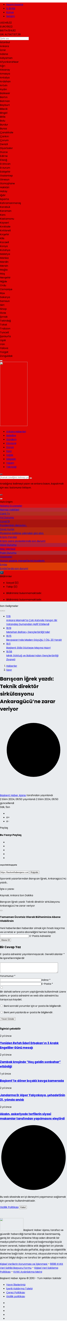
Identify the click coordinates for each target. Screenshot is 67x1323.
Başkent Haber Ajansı (13, 795)
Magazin (11, 459)
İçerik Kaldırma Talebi (19, 1288)
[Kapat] (1, 498)
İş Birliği (10, 8)
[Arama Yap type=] (30, 478)
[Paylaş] (1, 910)
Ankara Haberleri (16, 431)
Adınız (45, 980)
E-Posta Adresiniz (40, 936)
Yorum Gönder (7, 1019)
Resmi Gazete (14, 4)
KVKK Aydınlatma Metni (27, 1272)
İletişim (10, 16)
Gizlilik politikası (15, 1296)
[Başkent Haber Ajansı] (21, 425)
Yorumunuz (7, 976)
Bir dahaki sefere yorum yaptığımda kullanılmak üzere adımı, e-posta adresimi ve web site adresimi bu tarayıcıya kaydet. (33, 995)
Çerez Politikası (15, 1292)
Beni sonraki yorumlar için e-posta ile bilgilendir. (33, 1006)
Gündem (11, 439)
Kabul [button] (23, 1207)
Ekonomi (11, 443)
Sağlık (9, 455)
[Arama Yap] (1, 474)
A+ (8, 817)
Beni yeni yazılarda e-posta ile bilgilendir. (28, 1012)
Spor (9, 451)
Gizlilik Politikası (9, 1207)
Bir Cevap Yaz (10, 947)
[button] (1, 494)
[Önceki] (1, 610)
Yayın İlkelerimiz (16, 1284)
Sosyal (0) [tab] (12, 583)
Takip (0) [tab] (11, 586)
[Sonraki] (3, 610)
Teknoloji (11, 467)
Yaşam (10, 463)
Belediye (11, 435)
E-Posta (47, 984)
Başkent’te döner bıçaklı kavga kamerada (32, 1081)
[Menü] (1, 360)
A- (7, 821)
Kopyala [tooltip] (34, 872)
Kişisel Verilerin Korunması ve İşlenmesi (24, 1264)
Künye (10, 12)
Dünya (10, 447)
